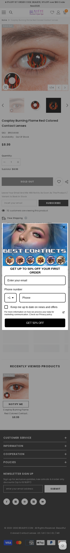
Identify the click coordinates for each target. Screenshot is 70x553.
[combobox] (10, 297)
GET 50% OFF (35, 322)
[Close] (64, 227)
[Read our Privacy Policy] (64, 312)
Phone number (13, 289)
